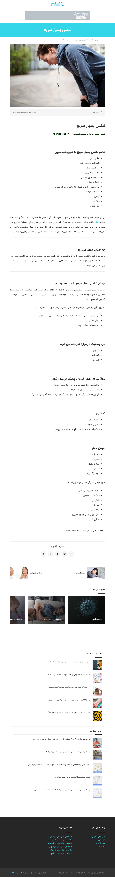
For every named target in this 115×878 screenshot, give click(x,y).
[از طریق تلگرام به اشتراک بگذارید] (43, 554)
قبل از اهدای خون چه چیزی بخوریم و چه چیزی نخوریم (69, 699)
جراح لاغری (100, 843)
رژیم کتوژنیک (100, 839)
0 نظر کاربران (95, 112)
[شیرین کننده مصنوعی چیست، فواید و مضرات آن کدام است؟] (97, 678)
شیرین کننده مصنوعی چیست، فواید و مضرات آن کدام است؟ (67, 674)
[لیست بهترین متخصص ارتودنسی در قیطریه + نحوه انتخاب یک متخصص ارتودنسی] (97, 768)
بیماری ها (95, 39)
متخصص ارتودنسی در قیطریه (60, 843)
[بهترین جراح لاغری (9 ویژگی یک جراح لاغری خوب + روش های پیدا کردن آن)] (97, 743)
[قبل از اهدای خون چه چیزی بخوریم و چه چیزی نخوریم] (97, 703)
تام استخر (101, 846)
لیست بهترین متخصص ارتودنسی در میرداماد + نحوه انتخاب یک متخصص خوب (60, 789)
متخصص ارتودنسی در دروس (60, 846)
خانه (103, 39)
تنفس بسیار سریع (81, 39)
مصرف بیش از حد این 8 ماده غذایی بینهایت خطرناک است (68, 661)
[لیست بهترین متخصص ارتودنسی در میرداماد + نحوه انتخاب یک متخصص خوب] (97, 793)
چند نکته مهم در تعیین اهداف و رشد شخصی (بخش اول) (69, 712)
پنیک (97, 222)
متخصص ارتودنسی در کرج (61, 853)
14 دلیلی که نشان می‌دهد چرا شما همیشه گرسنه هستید (69, 687)
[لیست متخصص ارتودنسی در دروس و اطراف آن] (97, 780)
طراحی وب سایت (39, 872)
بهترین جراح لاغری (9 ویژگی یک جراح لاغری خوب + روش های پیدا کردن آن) (61, 739)
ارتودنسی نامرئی (98, 836)
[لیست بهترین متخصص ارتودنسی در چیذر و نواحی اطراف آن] (97, 755)
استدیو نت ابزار (16, 872)
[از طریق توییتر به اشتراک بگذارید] (64, 554)
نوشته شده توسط (23, 112)
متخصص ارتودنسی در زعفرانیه (60, 836)
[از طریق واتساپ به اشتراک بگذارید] (71, 554)
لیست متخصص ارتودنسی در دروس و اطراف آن (72, 777)
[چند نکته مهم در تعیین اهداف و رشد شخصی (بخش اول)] (97, 716)
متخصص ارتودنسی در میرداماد (60, 839)
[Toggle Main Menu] (110, 4)
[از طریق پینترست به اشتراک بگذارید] (50, 554)
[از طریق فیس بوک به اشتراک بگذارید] (57, 554)
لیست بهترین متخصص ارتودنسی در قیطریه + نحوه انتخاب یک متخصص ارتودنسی (58, 764)
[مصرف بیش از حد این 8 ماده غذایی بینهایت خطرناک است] (97, 665)
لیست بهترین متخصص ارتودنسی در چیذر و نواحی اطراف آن (67, 751)
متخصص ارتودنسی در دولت (60, 849)
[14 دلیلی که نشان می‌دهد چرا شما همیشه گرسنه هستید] (97, 690)
